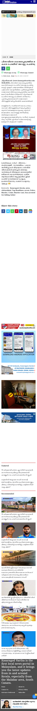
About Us (21, 687)
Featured (5, 465)
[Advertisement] (18, 36)
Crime (11, 57)
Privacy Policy (23, 690)
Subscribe (21, 692)
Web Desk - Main (8, 76)
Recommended (7, 493)
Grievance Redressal (8, 692)
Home (4, 57)
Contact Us (4, 690)
